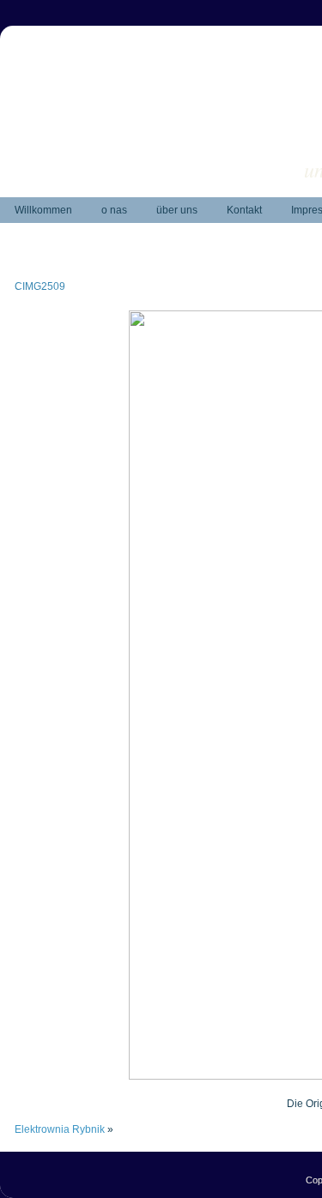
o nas (114, 210)
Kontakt (244, 210)
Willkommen (43, 210)
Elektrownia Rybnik (60, 1129)
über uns (176, 210)
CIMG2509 (40, 286)
